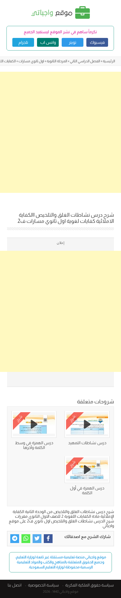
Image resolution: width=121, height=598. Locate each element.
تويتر (72, 42)
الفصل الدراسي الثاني (85, 61)
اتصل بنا (14, 585)
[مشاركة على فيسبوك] (48, 538)
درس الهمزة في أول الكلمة (87, 490)
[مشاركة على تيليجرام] (14, 538)
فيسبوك (97, 42)
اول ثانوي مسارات (31, 61)
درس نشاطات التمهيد (87, 442)
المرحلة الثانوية (57, 61)
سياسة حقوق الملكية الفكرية (89, 585)
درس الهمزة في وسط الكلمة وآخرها (34, 445)
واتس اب (48, 42)
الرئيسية (109, 61)
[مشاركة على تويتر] (37, 538)
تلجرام (23, 42)
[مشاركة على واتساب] (25, 538)
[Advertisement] (60, 132)
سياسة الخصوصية (43, 585)
